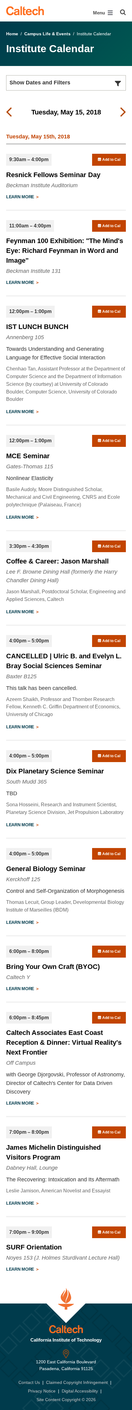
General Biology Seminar (46, 869)
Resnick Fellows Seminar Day (53, 175)
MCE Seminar (28, 456)
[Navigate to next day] (123, 112)
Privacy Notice (42, 1391)
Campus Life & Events (47, 33)
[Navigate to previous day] (9, 112)
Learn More (20, 196)
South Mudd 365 (26, 782)
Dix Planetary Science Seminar (55, 771)
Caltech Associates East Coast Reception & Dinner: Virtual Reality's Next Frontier (64, 1042)
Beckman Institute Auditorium (42, 185)
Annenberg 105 (25, 337)
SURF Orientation (34, 1247)
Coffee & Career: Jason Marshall (57, 561)
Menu (99, 12)
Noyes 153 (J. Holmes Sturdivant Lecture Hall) (63, 1258)
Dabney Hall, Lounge (32, 1168)
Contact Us (29, 1382)
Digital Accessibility (80, 1391)
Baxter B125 (21, 676)
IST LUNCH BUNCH (37, 327)
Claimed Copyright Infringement (77, 1382)
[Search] (123, 12)
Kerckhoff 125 (23, 879)
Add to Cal (110, 159)
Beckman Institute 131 (33, 271)
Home (12, 33)
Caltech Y (18, 977)
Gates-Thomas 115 (29, 466)
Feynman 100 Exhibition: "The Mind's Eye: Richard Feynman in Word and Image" (64, 250)
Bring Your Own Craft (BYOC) (53, 966)
